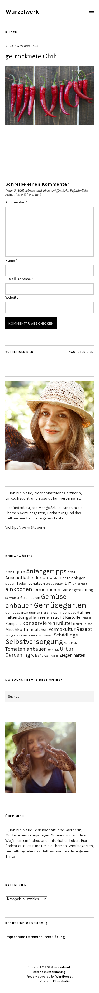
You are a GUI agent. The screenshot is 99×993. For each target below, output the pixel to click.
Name (11, 260)
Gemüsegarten (60, 605)
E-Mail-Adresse (19, 279)
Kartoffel (73, 617)
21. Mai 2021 (14, 46)
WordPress (63, 976)
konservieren (38, 623)
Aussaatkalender (23, 577)
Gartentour (12, 598)
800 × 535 (31, 46)
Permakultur (62, 629)
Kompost (13, 623)
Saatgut (10, 635)
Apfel (72, 572)
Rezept (84, 629)
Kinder (87, 617)
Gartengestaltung (77, 590)
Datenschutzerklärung (45, 937)
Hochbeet (68, 612)
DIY (68, 583)
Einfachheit (79, 584)
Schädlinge (66, 635)
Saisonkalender (27, 635)
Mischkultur (17, 629)
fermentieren (46, 589)
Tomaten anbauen (26, 649)
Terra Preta (71, 643)
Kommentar (16, 202)
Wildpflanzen (40, 655)
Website (11, 298)
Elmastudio (61, 981)
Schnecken (45, 635)
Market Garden (82, 624)
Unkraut (53, 649)
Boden (10, 584)
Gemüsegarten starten (22, 612)
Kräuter (64, 623)
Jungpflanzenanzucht (41, 617)
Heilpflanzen (50, 612)
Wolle (54, 655)
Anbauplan (15, 572)
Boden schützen (30, 583)
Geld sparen (30, 597)
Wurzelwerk (62, 967)
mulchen (39, 629)
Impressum (15, 937)
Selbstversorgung (34, 642)
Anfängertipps (46, 571)
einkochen (18, 589)
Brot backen (55, 584)
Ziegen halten (72, 655)
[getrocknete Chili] (49, 123)
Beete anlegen (73, 578)
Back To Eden (50, 578)
